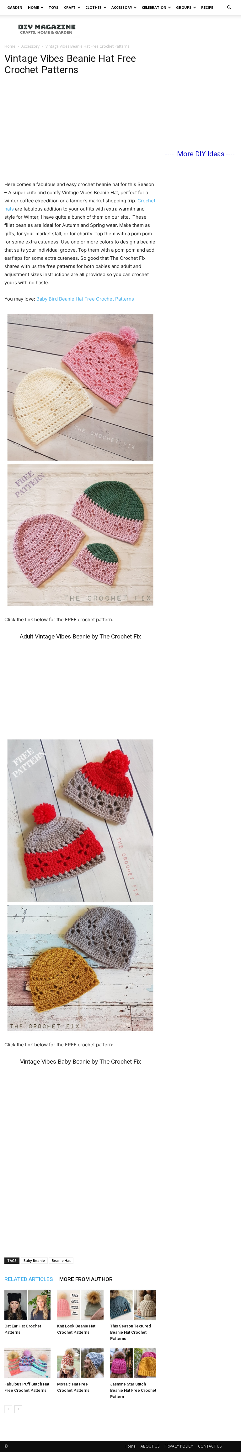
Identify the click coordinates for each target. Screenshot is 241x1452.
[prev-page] (8, 1409)
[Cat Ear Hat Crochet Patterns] (27, 1305)
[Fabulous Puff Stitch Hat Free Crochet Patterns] (27, 1363)
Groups (183, 7)
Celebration (154, 7)
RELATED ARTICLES (28, 1279)
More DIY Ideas (200, 154)
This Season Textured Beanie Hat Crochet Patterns (130, 1332)
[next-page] (18, 1409)
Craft (70, 7)
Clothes (93, 7)
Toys (53, 7)
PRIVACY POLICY (178, 1446)
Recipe (207, 7)
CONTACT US (210, 1446)
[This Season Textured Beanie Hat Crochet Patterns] (133, 1305)
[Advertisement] (162, 28)
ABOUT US (150, 1446)
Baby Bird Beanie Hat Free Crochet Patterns (85, 299)
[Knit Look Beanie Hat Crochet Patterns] (80, 1305)
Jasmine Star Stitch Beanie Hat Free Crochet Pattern (133, 1390)
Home (33, 7)
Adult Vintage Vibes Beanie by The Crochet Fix (80, 636)
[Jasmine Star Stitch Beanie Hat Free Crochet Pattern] (133, 1363)
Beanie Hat (61, 1260)
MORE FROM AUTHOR (86, 1279)
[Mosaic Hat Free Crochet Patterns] (80, 1363)
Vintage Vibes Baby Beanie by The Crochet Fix (80, 1061)
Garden (14, 7)
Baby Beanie (34, 1260)
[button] (229, 8)
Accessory (121, 7)
